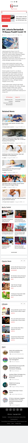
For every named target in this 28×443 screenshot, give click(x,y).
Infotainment (18, 216)
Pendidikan (18, 230)
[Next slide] (24, 261)
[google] (17, 410)
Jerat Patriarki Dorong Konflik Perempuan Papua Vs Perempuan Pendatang (16, 367)
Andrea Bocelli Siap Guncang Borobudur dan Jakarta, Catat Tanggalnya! (20, 220)
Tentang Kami (14, 419)
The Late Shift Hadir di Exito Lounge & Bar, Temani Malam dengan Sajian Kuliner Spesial (18, 320)
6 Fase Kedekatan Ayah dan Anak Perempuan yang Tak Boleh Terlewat (14, 199)
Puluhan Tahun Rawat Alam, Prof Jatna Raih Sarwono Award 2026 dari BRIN (20, 247)
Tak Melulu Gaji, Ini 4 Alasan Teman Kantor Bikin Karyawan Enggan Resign (13, 184)
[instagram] (13, 2)
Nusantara (5, 243)
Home (8, 423)
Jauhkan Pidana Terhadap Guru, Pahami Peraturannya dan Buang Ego (17, 376)
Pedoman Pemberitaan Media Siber (17, 417)
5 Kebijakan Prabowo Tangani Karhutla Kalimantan (6, 247)
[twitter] (15, 2)
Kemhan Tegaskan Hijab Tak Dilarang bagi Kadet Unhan (20, 234)
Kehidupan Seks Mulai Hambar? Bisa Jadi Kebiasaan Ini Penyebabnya (13, 154)
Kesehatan (5, 26)
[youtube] (17, 2)
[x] (14, 410)
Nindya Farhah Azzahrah (8, 127)
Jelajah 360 (18, 423)
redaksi (5, 35)
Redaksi (4, 417)
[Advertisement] (14, 22)
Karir (12, 423)
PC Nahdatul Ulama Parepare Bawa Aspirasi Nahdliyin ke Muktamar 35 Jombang (18, 277)
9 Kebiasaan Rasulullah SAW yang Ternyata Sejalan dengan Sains (18, 295)
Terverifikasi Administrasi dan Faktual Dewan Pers (14, 421)
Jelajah (4, 216)
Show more (14, 252)
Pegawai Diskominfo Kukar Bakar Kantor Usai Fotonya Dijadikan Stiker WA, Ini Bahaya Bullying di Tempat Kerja (13, 139)
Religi (12, 279)
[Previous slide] (21, 261)
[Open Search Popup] (26, 12)
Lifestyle (13, 313)
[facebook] (11, 2)
